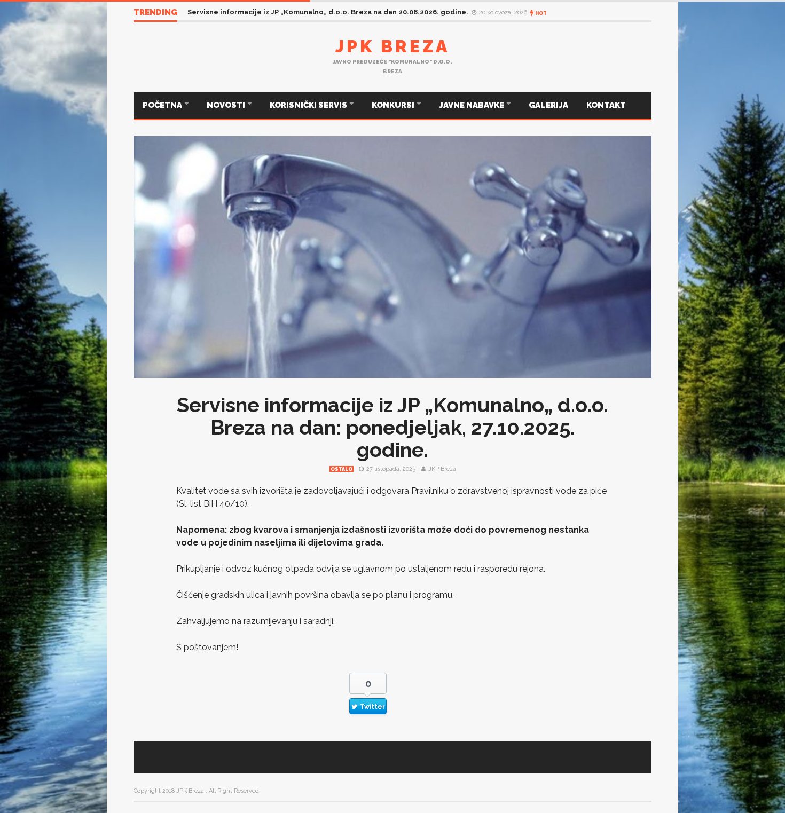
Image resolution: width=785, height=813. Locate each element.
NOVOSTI (227, 105)
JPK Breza (392, 46)
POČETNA (163, 105)
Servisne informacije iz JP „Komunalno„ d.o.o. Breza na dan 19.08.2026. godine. (314, 12)
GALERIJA (548, 105)
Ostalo (341, 469)
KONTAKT (606, 105)
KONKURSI (394, 105)
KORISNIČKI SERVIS (309, 105)
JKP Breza (442, 468)
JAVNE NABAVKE (472, 105)
